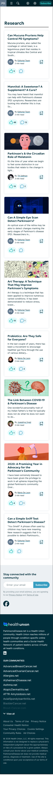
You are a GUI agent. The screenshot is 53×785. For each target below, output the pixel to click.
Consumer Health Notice (16, 725)
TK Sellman (22, 176)
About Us (8, 721)
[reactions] (11, 551)
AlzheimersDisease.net (17, 680)
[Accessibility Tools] (28, 3)
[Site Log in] (35, 3)
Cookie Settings (35, 729)
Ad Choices (29, 733)
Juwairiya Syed (24, 422)
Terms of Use (32, 595)
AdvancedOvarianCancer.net (21, 671)
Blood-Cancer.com (14, 708)
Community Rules (12, 733)
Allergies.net (11, 675)
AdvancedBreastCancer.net (20, 666)
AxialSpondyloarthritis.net (19, 698)
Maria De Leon (24, 358)
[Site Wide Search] (18, 3)
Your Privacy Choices (14, 729)
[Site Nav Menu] (11, 3)
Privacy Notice (15, 595)
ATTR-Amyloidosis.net (16, 694)
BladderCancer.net (14, 703)
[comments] (21, 71)
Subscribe (45, 3)
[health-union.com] (16, 625)
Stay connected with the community (19, 576)
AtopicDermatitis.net (16, 689)
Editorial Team (24, 60)
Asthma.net (10, 684)
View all (10, 713)
